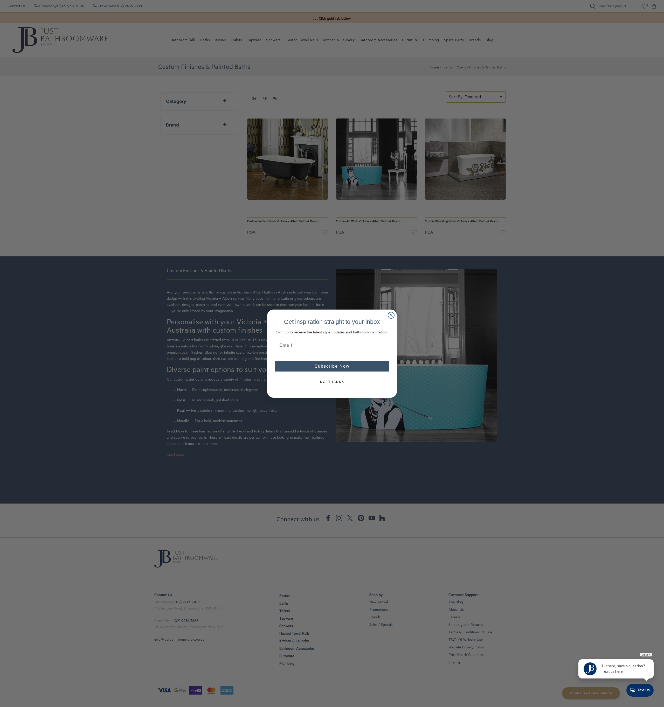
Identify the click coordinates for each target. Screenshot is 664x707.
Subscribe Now (332, 366)
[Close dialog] (391, 315)
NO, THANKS (332, 382)
